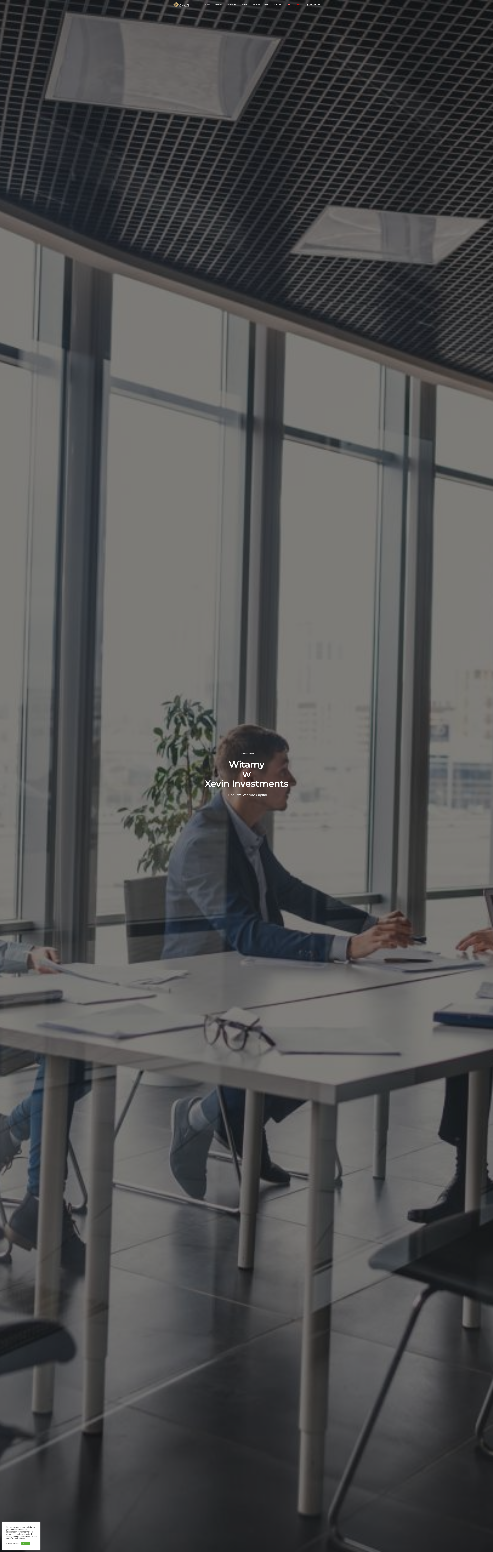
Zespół (218, 5)
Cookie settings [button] (13, 1543)
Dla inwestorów (260, 5)
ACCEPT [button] (25, 1543)
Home (207, 5)
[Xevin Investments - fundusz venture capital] (181, 4)
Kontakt (278, 5)
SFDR (244, 5)
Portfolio (232, 5)
